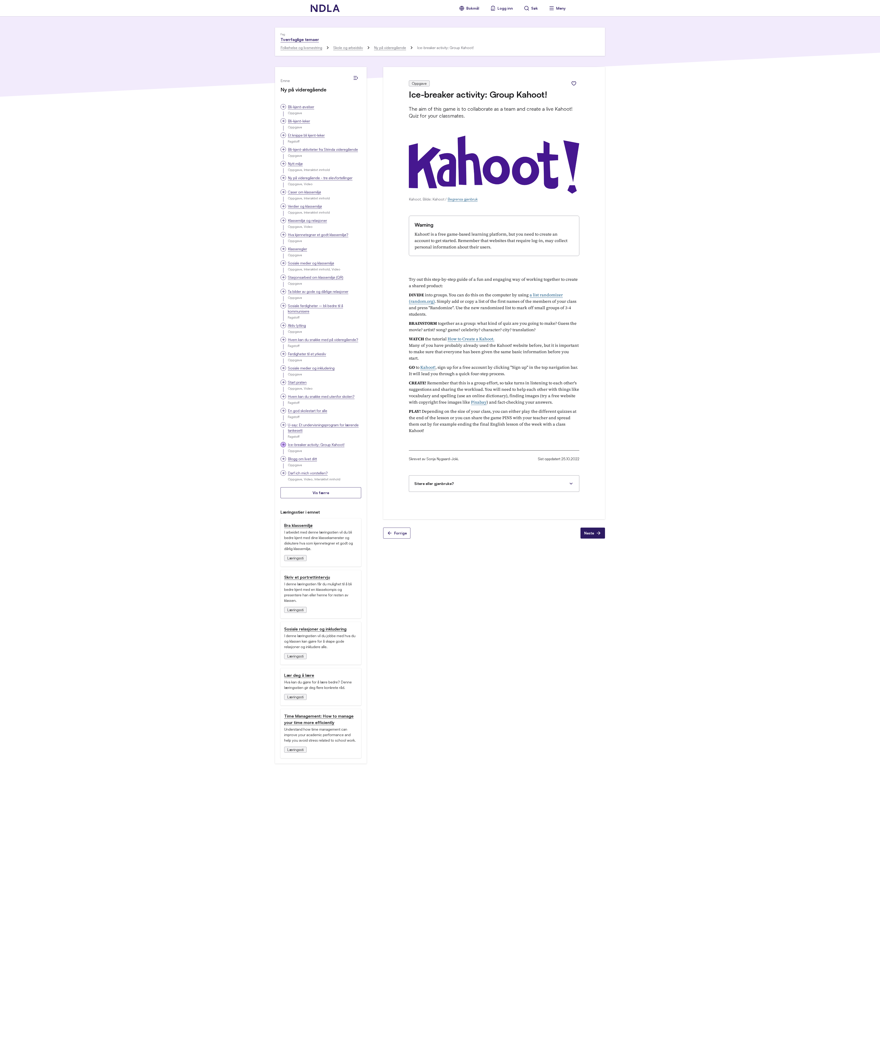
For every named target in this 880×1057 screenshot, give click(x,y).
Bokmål (472, 8)
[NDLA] (325, 8)
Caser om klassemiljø (304, 192)
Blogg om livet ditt (302, 459)
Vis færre (321, 492)
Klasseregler (297, 249)
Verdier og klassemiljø (305, 206)
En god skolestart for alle (307, 410)
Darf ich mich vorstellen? (308, 473)
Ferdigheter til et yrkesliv (307, 354)
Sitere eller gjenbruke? (434, 483)
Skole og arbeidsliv (348, 47)
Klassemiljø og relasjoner (307, 220)
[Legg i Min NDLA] (573, 83)
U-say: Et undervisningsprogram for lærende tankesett (323, 428)
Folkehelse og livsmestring (301, 47)
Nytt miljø (295, 163)
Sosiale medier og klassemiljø (311, 263)
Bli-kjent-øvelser (301, 107)
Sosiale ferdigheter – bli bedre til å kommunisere (315, 308)
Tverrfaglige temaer (299, 39)
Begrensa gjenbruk (463, 199)
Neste (589, 533)
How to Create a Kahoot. (471, 339)
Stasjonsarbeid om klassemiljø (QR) (315, 277)
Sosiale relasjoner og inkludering (315, 628)
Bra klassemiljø (298, 525)
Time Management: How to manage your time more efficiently (319, 719)
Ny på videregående (390, 47)
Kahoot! (427, 367)
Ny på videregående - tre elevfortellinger (320, 178)
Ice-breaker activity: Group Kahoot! (316, 444)
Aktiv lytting (297, 325)
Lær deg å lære (299, 675)
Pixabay (479, 402)
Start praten (297, 382)
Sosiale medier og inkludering (311, 368)
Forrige (400, 533)
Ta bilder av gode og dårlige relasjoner (318, 291)
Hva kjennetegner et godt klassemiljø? (318, 234)
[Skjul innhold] (355, 77)
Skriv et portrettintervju (307, 577)
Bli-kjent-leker (299, 121)
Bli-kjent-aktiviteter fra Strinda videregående (323, 149)
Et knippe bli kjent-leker (306, 135)
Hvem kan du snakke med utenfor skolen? (321, 396)
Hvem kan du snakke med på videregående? (323, 339)
